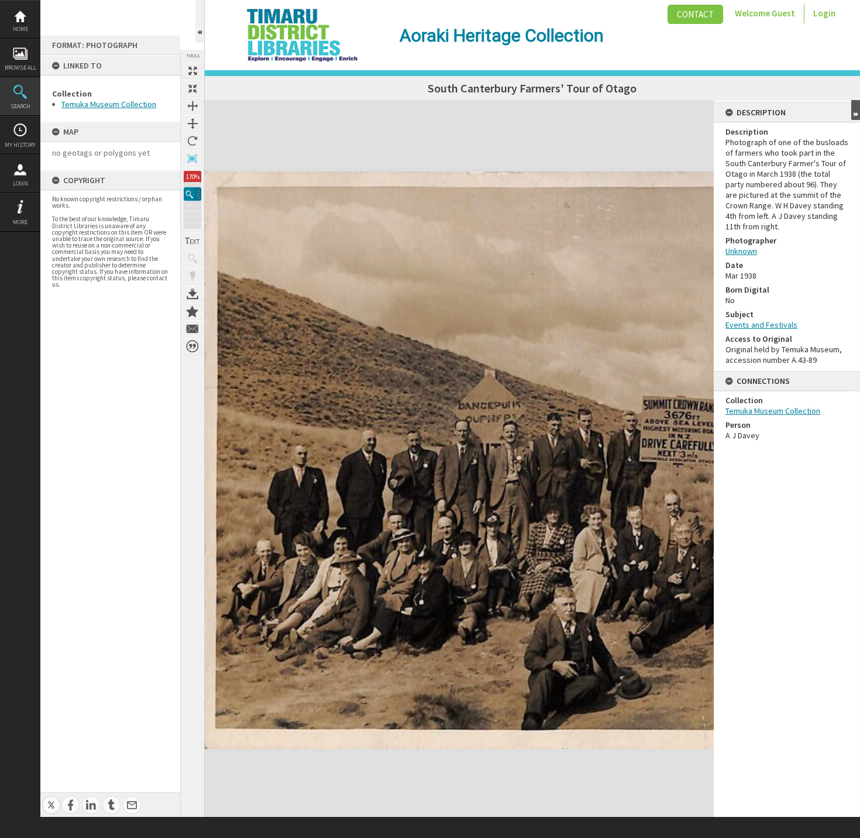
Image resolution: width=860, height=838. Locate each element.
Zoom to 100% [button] (192, 158)
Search (20, 106)
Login (20, 183)
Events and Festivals (761, 325)
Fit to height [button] (192, 123)
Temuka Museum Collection (108, 104)
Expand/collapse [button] (855, 110)
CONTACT (695, 14)
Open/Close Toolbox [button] (199, 21)
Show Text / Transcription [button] (192, 241)
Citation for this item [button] (192, 346)
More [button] (20, 222)
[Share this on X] (51, 798)
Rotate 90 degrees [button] (192, 141)
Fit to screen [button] (192, 88)
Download (192, 294)
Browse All (20, 67)
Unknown (741, 251)
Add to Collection (192, 311)
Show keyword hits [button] (192, 258)
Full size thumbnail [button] (192, 71)
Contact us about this (192, 329)
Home (20, 29)
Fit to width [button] (192, 106)
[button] (192, 194)
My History (20, 145)
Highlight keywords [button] (192, 276)
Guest (783, 13)
